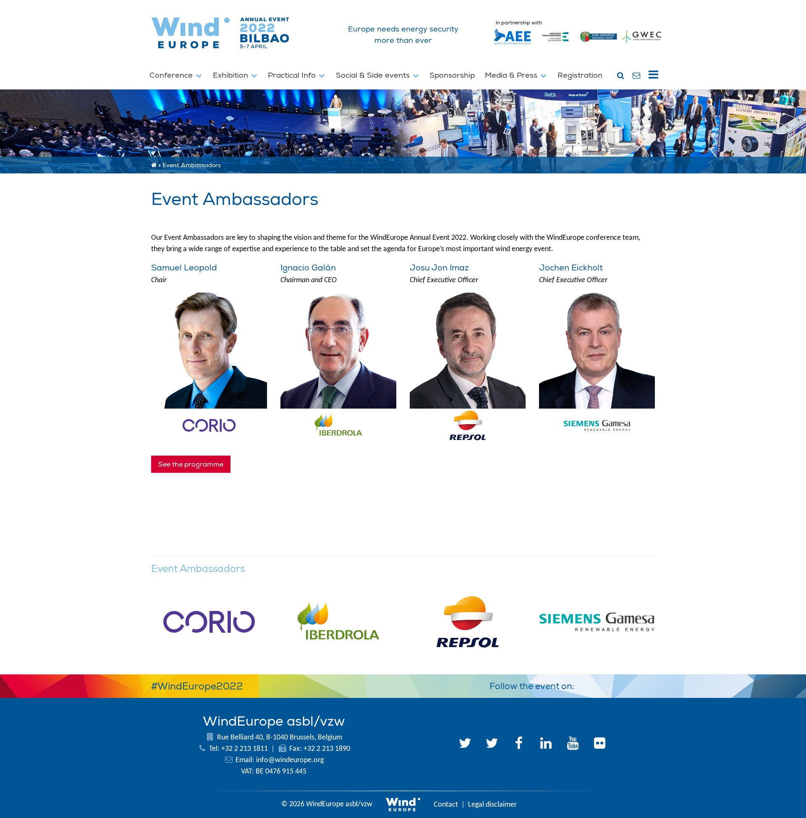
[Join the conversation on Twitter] (604, 684)
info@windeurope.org (290, 760)
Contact (446, 805)
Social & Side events (374, 75)
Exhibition (231, 75)
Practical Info (293, 75)
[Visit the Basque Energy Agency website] (556, 45)
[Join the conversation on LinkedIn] (584, 684)
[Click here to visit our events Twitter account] (492, 744)
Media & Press (512, 75)
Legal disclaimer (492, 805)
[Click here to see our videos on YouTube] (573, 744)
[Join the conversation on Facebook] (624, 684)
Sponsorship (452, 75)
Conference (172, 75)
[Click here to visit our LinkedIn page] (546, 744)
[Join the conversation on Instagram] (645, 684)
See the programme (190, 464)
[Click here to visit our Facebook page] (519, 744)
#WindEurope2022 (197, 686)
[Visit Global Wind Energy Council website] (642, 45)
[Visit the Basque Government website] (599, 45)
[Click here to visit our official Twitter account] (465, 744)
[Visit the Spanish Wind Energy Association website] (512, 45)
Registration (579, 75)
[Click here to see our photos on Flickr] (599, 744)
